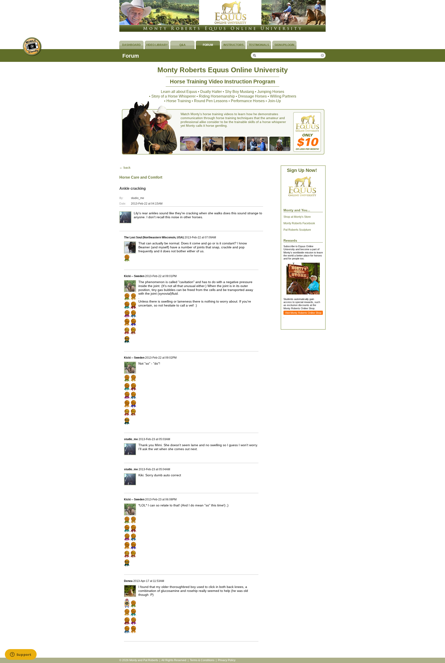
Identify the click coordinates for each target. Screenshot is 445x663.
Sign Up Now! (302, 170)
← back (124, 167)
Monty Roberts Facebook (299, 223)
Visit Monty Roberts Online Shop (303, 312)
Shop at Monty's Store (297, 216)
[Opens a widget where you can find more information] (21, 655)
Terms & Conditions (202, 660)
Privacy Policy (226, 660)
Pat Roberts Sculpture (297, 229)
